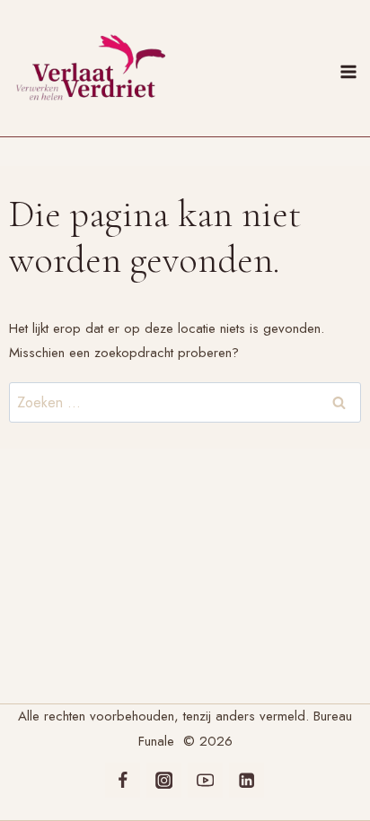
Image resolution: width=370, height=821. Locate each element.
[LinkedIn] (246, 780)
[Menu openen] (351, 68)
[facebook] (122, 780)
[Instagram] (163, 780)
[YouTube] (205, 780)
